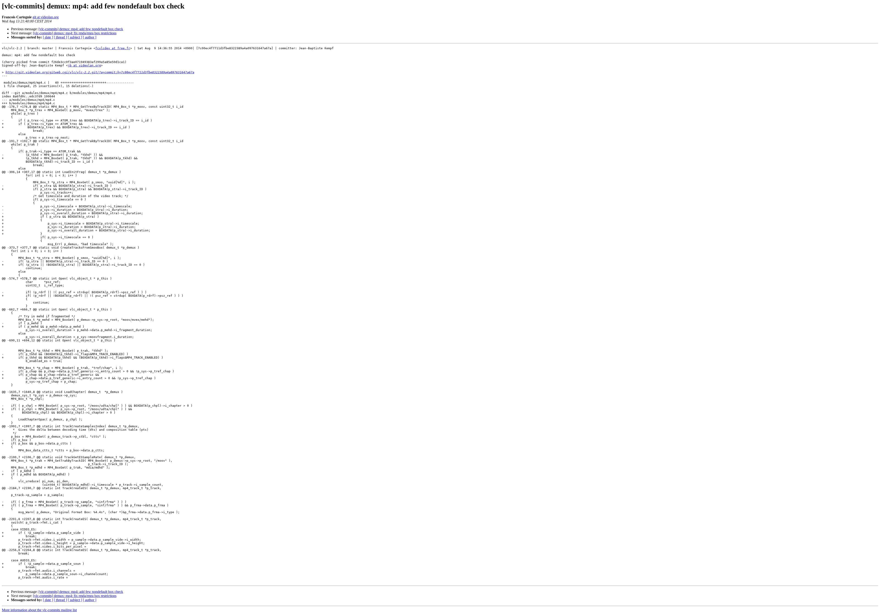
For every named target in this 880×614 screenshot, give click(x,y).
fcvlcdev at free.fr (112, 48)
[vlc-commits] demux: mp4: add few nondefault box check (80, 29)
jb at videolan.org (84, 65)
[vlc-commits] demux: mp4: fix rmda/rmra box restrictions (74, 33)
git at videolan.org (46, 17)
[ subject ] (75, 37)
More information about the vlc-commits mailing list (39, 610)
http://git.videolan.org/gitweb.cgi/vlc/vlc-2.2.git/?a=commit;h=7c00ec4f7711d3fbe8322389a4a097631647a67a (100, 72)
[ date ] (48, 37)
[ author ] (89, 37)
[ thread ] (60, 37)
